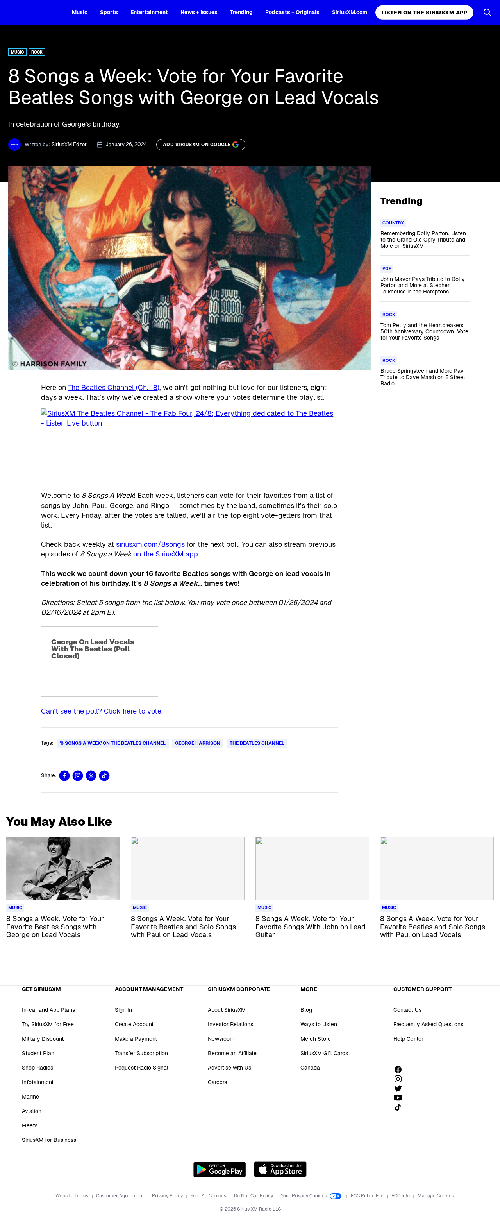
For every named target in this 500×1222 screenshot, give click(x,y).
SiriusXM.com (349, 12)
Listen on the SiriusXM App (424, 12)
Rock (37, 52)
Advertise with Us (229, 1067)
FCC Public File (368, 1196)
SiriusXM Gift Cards (324, 1053)
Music (80, 12)
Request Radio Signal (141, 1067)
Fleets (30, 1125)
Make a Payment (136, 1038)
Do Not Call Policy (254, 1196)
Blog (306, 1009)
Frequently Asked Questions (428, 1024)
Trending (241, 12)
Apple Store (280, 1169)
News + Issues (199, 12)
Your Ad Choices (209, 1196)
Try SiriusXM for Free (48, 1024)
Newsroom (221, 1038)
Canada (310, 1067)
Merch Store (315, 1038)
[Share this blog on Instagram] (77, 775)
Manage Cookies (436, 1196)
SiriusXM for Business (49, 1139)
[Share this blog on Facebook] (64, 775)
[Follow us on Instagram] (400, 1079)
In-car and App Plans (48, 1009)
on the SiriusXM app (165, 553)
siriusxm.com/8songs (150, 544)
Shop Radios (37, 1067)
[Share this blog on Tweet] (91, 775)
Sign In (123, 1009)
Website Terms (72, 1196)
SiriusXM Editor (69, 144)
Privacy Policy (168, 1196)
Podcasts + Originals (292, 12)
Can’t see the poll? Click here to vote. (102, 711)
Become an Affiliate (232, 1053)
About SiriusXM (227, 1009)
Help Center (408, 1038)
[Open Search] (487, 12)
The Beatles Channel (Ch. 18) (113, 387)
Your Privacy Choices (304, 1196)
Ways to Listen (318, 1024)
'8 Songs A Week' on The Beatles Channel (113, 743)
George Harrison (197, 743)
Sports (109, 12)
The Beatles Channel (257, 743)
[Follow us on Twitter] (400, 1088)
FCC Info (401, 1196)
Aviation (31, 1111)
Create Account (134, 1024)
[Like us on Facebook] (400, 1069)
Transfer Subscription (141, 1053)
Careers (217, 1082)
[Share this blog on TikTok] (104, 775)
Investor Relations (230, 1024)
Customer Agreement (120, 1196)
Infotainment (38, 1082)
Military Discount (43, 1038)
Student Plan (38, 1053)
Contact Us (407, 1009)
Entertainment (149, 12)
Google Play (219, 1169)
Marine (30, 1096)
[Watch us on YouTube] (400, 1097)
